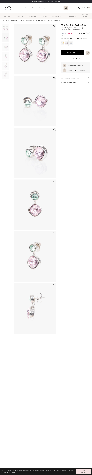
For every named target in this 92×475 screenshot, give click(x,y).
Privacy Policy (61, 470)
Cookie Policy (48, 470)
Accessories (71, 17)
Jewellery (33, 17)
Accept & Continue (83, 471)
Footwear (56, 17)
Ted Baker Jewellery (13, 20)
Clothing (19, 17)
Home (3, 20)
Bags (45, 17)
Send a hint (76, 58)
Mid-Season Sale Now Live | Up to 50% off (46, 1)
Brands (7, 17)
